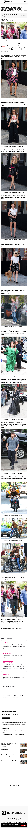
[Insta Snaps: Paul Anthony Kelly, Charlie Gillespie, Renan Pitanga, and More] (23, 762)
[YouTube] (7, 714)
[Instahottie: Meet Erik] (23, 751)
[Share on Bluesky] (15, 14)
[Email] (17, 14)
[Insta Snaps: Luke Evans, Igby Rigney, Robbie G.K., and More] (23, 745)
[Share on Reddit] (11, 14)
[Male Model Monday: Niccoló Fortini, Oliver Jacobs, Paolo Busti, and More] (23, 756)
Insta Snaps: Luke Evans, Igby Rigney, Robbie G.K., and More (14, 724)
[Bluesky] (15, 714)
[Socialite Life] (9, 1)
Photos (12, 707)
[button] (23, 825)
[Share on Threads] (13, 14)
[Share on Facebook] (5, 14)
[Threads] (13, 714)
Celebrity (3, 4)
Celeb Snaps (8, 707)
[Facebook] (2, 714)
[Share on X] (7, 14)
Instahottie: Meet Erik (5, 749)
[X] (4, 714)
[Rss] (18, 714)
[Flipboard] (11, 714)
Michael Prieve (5, 19)
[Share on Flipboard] (9, 14)
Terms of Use (9, 825)
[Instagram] (9, 714)
